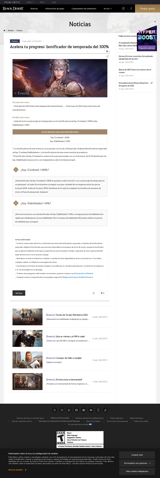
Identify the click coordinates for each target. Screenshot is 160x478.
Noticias (11, 30)
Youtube (83, 410)
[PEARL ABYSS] (12, 2)
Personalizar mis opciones (135, 463)
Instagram (61, 410)
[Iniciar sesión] (131, 8)
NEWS (42, 2)
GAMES (29, 2)
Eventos (19, 30)
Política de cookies (141, 421)
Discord (91, 410)
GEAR (54, 2)
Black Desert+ (98, 410)
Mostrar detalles (15, 470)
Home (4, 30)
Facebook (76, 410)
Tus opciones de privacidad (78, 424)
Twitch (69, 410)
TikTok (105, 410)
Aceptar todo (137, 455)
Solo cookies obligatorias (137, 471)
